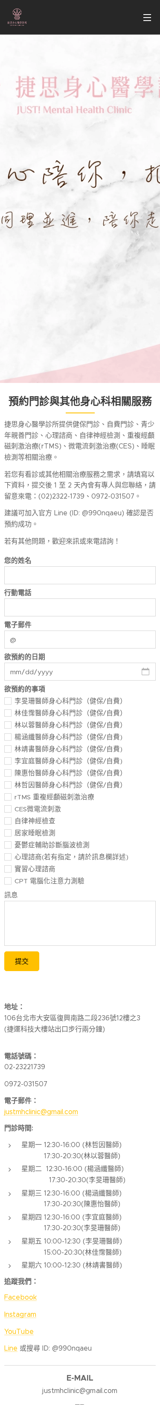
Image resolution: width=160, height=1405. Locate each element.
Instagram (20, 1314)
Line (10, 1348)
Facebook (20, 1297)
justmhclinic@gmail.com (41, 1112)
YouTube (19, 1331)
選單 (147, 17)
